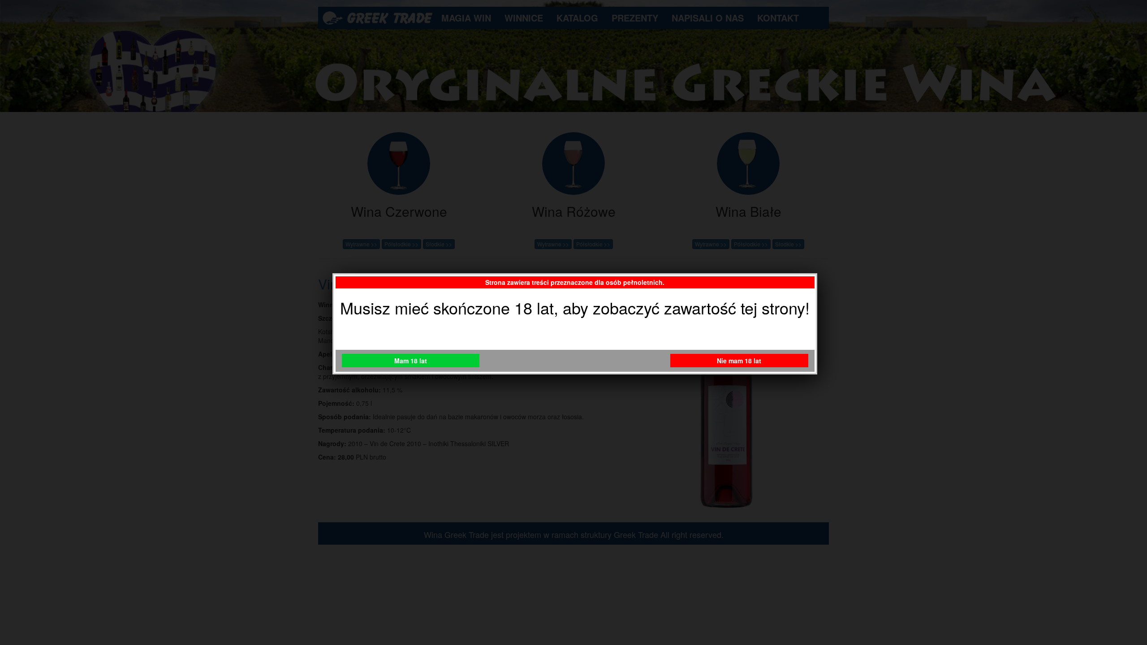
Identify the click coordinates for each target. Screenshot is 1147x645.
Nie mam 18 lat (739, 360)
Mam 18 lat (410, 360)
